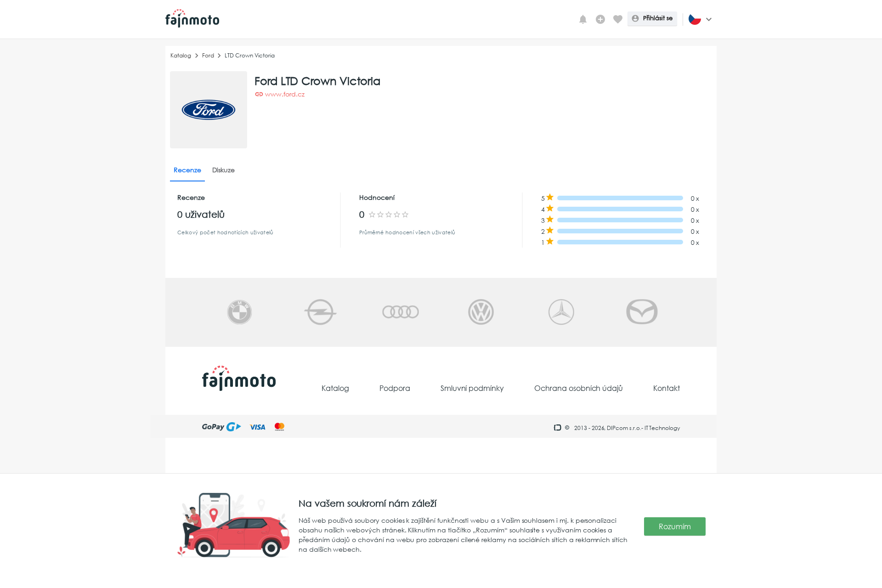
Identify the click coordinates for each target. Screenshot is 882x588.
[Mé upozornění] (583, 19)
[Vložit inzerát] (600, 19)
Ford (208, 55)
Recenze (187, 169)
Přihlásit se (658, 18)
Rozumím (675, 526)
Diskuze (223, 169)
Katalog (180, 55)
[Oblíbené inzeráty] (618, 19)
